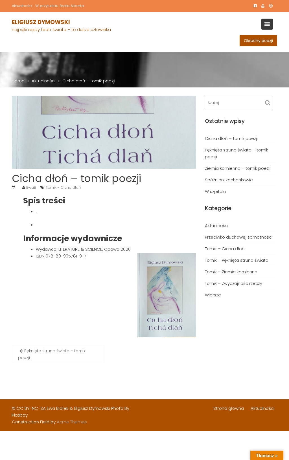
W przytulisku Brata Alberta (59, 5)
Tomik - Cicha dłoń (63, 187)
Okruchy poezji (258, 40)
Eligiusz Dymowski (41, 22)
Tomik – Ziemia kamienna (231, 272)
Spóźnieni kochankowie (229, 180)
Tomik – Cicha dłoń (225, 249)
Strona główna (228, 408)
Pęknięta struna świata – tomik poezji (52, 354)
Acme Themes (72, 422)
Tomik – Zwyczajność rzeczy (233, 283)
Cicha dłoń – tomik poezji (231, 138)
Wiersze (213, 295)
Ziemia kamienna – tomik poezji (237, 168)
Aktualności (217, 225)
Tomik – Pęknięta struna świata (236, 260)
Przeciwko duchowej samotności (238, 237)
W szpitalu (215, 191)
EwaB (31, 187)
